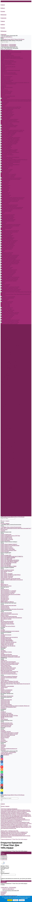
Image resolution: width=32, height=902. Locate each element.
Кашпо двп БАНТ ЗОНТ (6, 364)
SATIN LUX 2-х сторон (6, 386)
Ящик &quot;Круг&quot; (6, 375)
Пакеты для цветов (6, 471)
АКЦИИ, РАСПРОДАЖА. (7, 490)
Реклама (3, 498)
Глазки (2, 438)
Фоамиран (3, 485)
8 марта (3, 459)
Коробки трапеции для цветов (8, 430)
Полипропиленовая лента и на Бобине (10, 392)
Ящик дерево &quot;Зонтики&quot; (9, 376)
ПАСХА (2, 491)
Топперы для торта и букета (8, 419)
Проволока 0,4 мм (5, 305)
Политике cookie (24, 898)
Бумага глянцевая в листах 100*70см (10, 345)
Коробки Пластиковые (6, 427)
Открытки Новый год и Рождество (9, 454)
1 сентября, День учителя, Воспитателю (11, 338)
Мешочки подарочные (6, 453)
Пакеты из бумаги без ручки (8, 503)
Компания (3, 510)
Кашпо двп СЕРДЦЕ (6, 370)
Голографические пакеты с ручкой (9, 501)
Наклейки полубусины (6, 439)
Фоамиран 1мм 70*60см (7, 487)
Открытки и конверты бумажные (9, 457)
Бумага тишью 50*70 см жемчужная (10, 121)
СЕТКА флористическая (7, 495)
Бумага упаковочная (6, 344)
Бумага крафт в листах (6, 348)
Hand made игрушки (6, 497)
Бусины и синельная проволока (9, 409)
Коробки (3, 229)
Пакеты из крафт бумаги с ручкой (9, 502)
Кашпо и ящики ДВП (6, 360)
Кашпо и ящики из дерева (7, 372)
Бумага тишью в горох (6, 123)
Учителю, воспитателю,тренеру (9, 458)
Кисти (2, 413)
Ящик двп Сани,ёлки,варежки (8, 444)
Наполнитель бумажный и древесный (10, 442)
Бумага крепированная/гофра (8, 357)
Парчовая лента (5, 395)
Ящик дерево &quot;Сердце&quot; (9, 373)
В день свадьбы (5, 460)
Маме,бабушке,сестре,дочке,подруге (10, 463)
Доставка (3, 331)
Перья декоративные (6, 480)
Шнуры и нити (4, 398)
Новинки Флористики (6, 496)
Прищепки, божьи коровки (7, 416)
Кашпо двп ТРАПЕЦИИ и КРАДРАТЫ (10, 365)
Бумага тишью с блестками (8, 356)
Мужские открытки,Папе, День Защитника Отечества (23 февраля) (14, 834)
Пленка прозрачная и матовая (8, 400)
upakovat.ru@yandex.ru (6, 36)
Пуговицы (3, 417)
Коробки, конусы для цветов (8, 433)
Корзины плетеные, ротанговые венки (10, 381)
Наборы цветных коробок (7, 431)
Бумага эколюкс (5, 359)
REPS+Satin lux (4, 384)
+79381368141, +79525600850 (8, 752)
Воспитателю (4, 342)
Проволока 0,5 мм (5, 306)
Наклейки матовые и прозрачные (9, 441)
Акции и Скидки (5, 506)
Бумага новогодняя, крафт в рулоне (10, 446)
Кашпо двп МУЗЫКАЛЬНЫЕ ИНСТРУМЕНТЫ (12, 361)
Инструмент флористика (7, 474)
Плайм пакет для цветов (7, 432)
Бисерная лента (5, 393)
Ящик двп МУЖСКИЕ (6, 368)
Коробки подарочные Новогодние (9, 447)
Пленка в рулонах (5, 403)
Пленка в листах (5, 402)
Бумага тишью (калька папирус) (9, 351)
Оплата (2, 332)
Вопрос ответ (4, 509)
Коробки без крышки (6, 422)
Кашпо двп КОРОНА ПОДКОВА (8, 367)
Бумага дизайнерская (6, 346)
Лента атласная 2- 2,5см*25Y (8, 175)
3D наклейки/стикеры (6, 437)
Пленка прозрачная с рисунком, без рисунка (12, 404)
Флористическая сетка (6, 493)
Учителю (3, 343)
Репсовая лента (5, 397)
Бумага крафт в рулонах (7, 349)
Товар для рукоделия (6, 405)
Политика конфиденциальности (9, 333)
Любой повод (4, 468)
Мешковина (4, 435)
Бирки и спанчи (4, 408)
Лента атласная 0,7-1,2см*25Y (8, 174)
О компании (4, 891)
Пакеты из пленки (5, 504)
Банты (2, 469)
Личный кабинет (5, 754)
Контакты (3, 515)
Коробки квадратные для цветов (9, 425)
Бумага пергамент (5, 350)
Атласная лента (5, 387)
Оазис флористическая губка (8, 455)
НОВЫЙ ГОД (4, 443)
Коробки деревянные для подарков (10, 421)
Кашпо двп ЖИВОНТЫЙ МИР (8, 362)
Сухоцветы (3, 483)
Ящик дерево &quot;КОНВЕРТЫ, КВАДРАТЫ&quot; (13, 377)
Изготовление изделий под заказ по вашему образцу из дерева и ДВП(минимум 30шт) (15, 482)
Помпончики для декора (7, 415)
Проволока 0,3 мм (5, 304)
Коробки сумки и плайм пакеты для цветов (12, 382)
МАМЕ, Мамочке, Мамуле (7, 399)
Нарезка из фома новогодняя (8, 450)
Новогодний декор (5, 448)
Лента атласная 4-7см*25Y (7, 176)
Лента (2, 383)
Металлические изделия (7, 414)
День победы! (4, 492)
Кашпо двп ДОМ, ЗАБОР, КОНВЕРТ (9, 366)
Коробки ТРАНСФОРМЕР (7, 428)
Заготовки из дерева (6, 411)
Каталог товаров (5, 337)
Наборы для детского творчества (9, 406)
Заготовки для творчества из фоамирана (11, 410)
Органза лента (4, 394)
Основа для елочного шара (8, 452)
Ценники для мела (5, 472)
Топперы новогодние (6, 449)
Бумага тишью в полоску (7, 124)
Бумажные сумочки (6, 499)
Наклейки (3, 436)
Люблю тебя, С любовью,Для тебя (9, 461)
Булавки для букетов (6, 486)
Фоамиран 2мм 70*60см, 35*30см (9, 488)
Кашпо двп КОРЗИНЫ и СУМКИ (8, 371)
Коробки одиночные (6, 426)
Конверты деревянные (6, 470)
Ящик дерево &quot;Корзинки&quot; (10, 378)
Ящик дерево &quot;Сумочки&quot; (9, 379)
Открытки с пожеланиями (7, 466)
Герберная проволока (6, 475)
